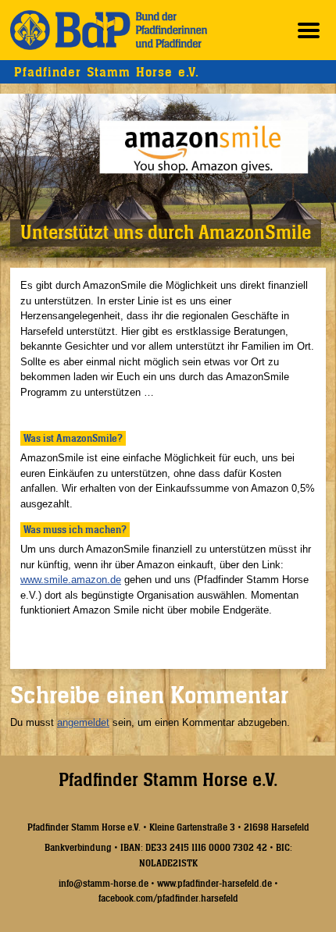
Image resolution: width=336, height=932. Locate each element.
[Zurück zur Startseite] (108, 30)
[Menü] (308, 30)
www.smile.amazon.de (70, 579)
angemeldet (83, 722)
